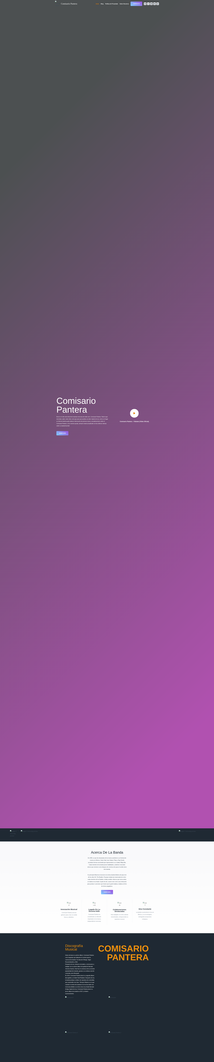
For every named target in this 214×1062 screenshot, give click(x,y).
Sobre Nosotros (124, 4)
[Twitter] (148, 4)
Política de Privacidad (111, 4)
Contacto (136, 3)
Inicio (97, 4)
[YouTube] (154, 4)
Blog (102, 4)
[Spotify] (157, 4)
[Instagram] (151, 4)
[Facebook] (145, 4)
